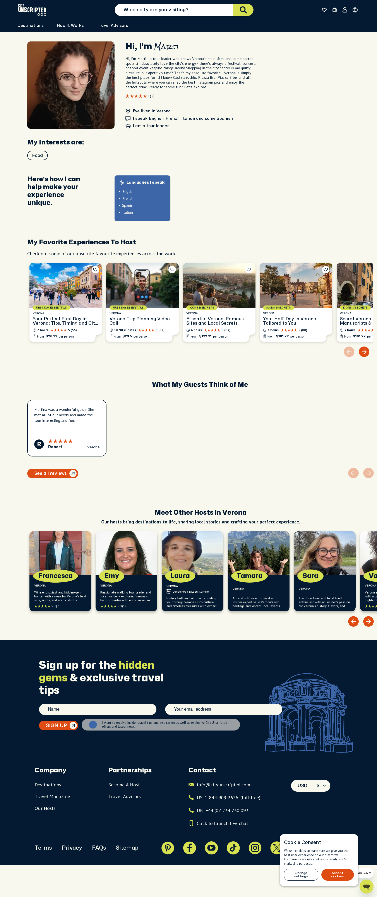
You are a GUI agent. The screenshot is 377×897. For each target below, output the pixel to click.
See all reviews (50, 473)
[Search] (243, 10)
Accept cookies (337, 874)
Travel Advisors (112, 25)
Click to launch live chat (222, 823)
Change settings (301, 874)
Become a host (124, 785)
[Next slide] (364, 351)
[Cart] (335, 10)
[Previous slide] (353, 621)
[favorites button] (324, 10)
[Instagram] (255, 847)
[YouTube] (211, 847)
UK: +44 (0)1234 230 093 (222, 810)
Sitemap (127, 848)
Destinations (48, 785)
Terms (43, 848)
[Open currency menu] (355, 10)
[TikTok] (233, 847)
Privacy (72, 848)
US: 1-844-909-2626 (228, 797)
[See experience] (65, 302)
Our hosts (45, 808)
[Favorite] (95, 270)
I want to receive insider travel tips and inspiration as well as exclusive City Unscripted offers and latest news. (164, 725)
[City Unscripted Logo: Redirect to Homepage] (32, 9)
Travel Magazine (52, 796)
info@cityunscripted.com (223, 785)
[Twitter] (276, 847)
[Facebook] (189, 847)
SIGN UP (56, 725)
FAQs (99, 848)
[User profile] (345, 9)
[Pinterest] (167, 847)
